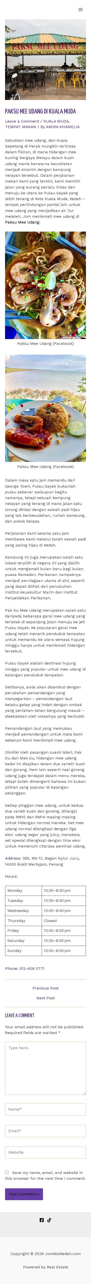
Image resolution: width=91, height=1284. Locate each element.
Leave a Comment (22, 121)
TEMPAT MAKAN (20, 127)
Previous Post (46, 988)
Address (12, 858)
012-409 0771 (31, 968)
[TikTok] (49, 1220)
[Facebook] (41, 1220)
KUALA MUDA (56, 121)
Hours (11, 876)
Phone (11, 968)
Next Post (45, 998)
